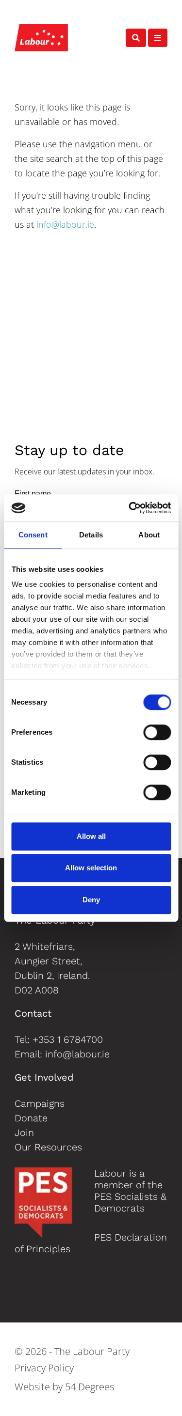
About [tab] (149, 535)
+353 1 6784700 (68, 1039)
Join (24, 1132)
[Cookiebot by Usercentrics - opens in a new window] (129, 508)
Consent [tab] (33, 535)
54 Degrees (89, 1386)
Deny (91, 900)
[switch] (157, 732)
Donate (31, 1118)
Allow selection (91, 868)
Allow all (91, 836)
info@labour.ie (65, 224)
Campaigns (40, 1103)
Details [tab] (91, 535)
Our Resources (48, 1147)
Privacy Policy (44, 1368)
